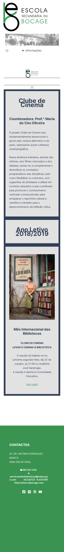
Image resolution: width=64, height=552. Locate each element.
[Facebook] (24, 492)
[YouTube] (40, 492)
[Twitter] (35, 492)
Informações (33, 50)
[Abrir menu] (32, 87)
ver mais (32, 384)
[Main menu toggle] (7, 50)
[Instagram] (29, 492)
